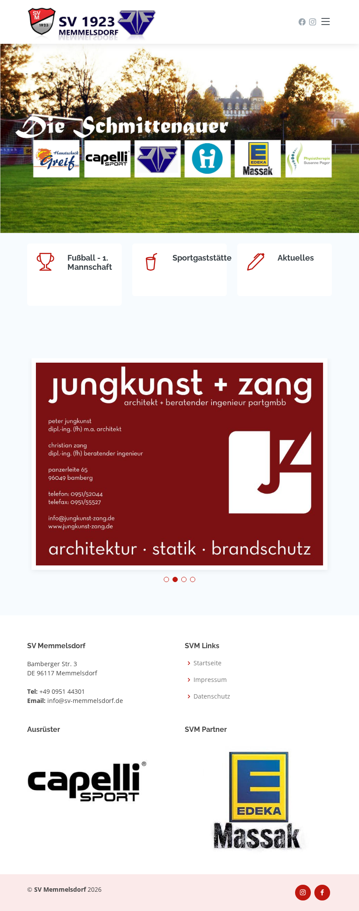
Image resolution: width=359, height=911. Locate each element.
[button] (166, 579)
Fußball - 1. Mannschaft (89, 262)
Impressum (210, 680)
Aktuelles (296, 257)
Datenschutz (212, 696)
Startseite (208, 663)
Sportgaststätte (202, 257)
